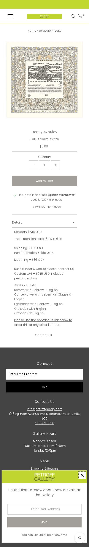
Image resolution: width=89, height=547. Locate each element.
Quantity (44, 157)
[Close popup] (82, 475)
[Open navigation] (10, 16)
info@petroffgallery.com (44, 409)
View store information (47, 207)
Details (17, 223)
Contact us (43, 335)
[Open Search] (73, 16)
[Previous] (13, 48)
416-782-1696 (44, 423)
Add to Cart (44, 181)
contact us (65, 269)
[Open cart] (80, 16)
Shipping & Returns (45, 469)
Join (45, 387)
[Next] (24, 48)
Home (32, 31)
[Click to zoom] (76, 49)
